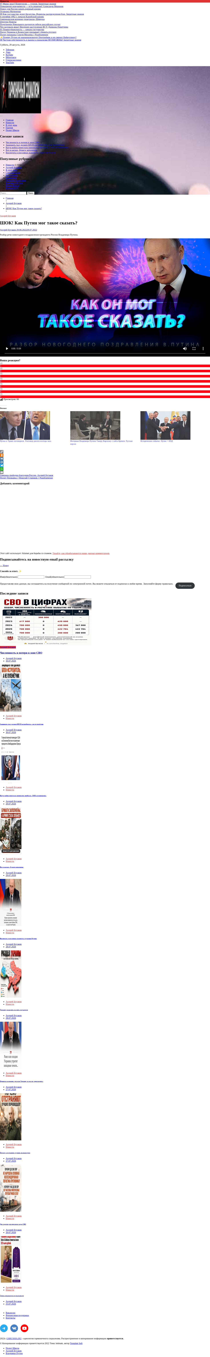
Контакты (10, 1318)
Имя (8, 577)
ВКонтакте (11, 57)
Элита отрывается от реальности (12, 1296)
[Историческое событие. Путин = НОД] (174, 425)
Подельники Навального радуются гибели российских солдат (30, 24)
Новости (10, 122)
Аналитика (11, 178)
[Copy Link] (105, 451)
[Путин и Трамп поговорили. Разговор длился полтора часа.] (33, 425)
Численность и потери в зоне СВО (23, 142)
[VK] (105, 458)
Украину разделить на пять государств (14, 1010)
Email (54, 577)
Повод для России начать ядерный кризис (20, 9)
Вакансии (10, 1313)
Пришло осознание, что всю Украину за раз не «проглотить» (21, 1081)
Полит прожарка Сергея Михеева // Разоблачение (24, 34)
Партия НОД (12, 188)
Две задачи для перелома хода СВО (13, 1224)
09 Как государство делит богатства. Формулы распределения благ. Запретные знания (42, 14)
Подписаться (185, 585)
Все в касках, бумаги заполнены (21, 150)
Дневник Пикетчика (16, 180)
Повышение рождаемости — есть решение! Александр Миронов (31, 6)
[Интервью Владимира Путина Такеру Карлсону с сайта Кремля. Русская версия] (104, 425)
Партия (9, 127)
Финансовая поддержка (17, 1315)
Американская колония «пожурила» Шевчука (22, 19)
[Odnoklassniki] (105, 455)
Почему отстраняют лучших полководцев (15, 1153)
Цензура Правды (8, 22)
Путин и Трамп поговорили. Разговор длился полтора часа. (26, 441)
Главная (9, 120)
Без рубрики (12, 175)
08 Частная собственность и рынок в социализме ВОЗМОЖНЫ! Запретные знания (40, 40)
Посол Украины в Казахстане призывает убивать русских (28, 32)
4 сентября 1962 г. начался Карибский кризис (22, 16)
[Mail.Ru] (105, 462)
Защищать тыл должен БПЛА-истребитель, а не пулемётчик (35, 145)
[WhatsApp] (105, 469)
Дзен (8, 52)
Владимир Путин (14, 183)
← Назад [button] (4, 565)
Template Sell (76, 1343)
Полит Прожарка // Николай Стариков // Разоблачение (26, 478)
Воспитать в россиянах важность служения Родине (31, 152)
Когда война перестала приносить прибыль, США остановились (37, 147)
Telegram (10, 49)
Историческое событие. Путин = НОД (156, 441)
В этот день (11, 125)
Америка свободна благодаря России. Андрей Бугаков (26, 475)
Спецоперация (13, 172)
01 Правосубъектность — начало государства (22, 29)
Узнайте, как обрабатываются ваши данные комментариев (80, 553)
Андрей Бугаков (14, 167)
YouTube (10, 62)
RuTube (9, 55)
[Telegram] (105, 465)
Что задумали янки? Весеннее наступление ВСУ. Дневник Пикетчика (34, 27)
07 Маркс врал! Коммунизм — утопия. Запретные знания (28, 4)
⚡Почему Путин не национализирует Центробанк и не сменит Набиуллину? (38, 37)
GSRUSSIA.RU (14, 1338)
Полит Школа (12, 130)
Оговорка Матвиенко (10, 11)
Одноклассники (13, 60)
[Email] (105, 472)
